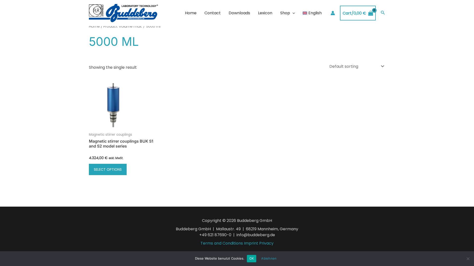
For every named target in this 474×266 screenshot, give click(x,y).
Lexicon (265, 13)
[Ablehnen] (467, 258)
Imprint (251, 243)
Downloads (239, 13)
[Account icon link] (333, 13)
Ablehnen (268, 258)
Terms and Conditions (221, 243)
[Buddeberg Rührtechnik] (123, 13)
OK (251, 258)
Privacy (266, 243)
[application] (292, 13)
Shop (285, 13)
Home (191, 13)
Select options (108, 169)
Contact (212, 13)
